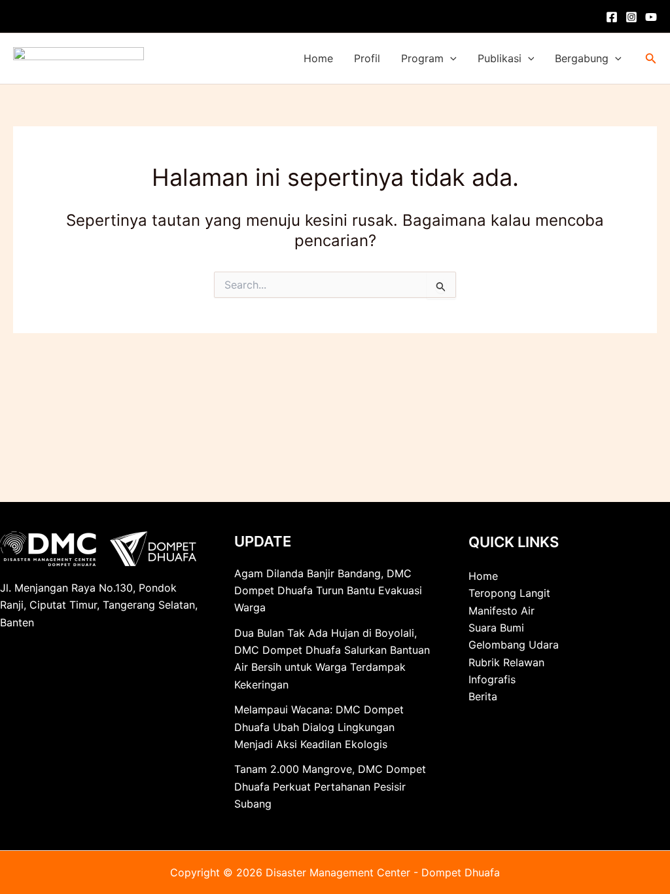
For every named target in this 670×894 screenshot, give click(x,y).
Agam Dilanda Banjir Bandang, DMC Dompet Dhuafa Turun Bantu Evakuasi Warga (328, 591)
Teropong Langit (509, 592)
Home (318, 58)
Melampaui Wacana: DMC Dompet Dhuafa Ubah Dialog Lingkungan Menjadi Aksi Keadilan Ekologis (319, 727)
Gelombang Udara (513, 644)
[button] (450, 58)
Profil (367, 58)
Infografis (492, 679)
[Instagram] (631, 17)
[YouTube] (651, 17)
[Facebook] (612, 17)
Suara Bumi (496, 627)
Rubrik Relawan (506, 662)
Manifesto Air (501, 610)
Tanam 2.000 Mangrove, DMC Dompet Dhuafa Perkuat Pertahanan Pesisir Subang (330, 786)
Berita (482, 696)
